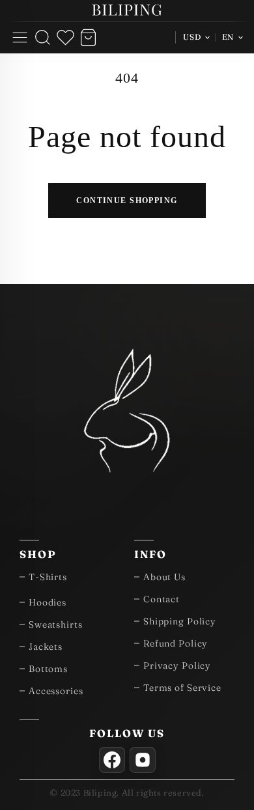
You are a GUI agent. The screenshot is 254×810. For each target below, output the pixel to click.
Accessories (56, 691)
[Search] (42, 37)
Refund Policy (175, 643)
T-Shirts (48, 577)
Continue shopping (126, 199)
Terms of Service (182, 687)
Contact (161, 599)
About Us (164, 577)
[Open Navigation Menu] (20, 37)
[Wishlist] (65, 37)
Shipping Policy (179, 621)
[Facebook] (112, 760)
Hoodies (47, 602)
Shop (38, 554)
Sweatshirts (56, 624)
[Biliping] (127, 10)
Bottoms (48, 669)
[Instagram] (143, 760)
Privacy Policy (177, 665)
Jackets (46, 646)
